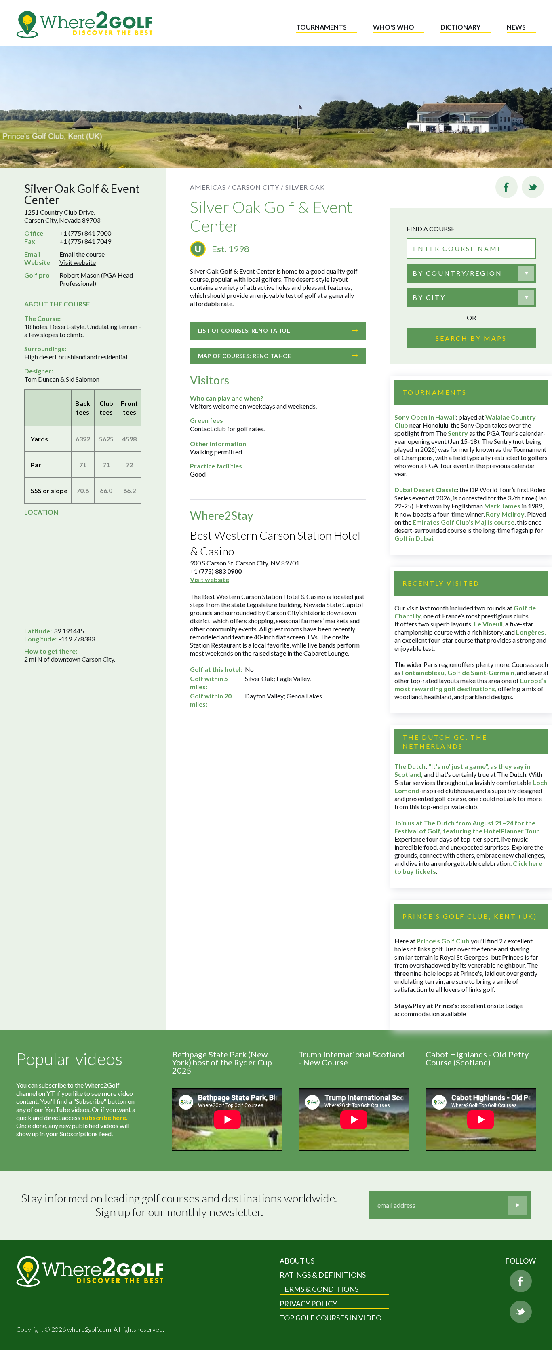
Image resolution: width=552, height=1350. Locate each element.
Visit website (77, 262)
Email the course (82, 254)
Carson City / (258, 187)
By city (429, 297)
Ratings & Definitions (323, 1274)
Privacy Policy (308, 1303)
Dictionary (460, 27)
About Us (297, 1260)
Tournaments (321, 27)
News (516, 27)
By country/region (457, 273)
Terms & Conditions (319, 1289)
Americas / (210, 187)
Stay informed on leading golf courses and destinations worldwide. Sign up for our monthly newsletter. (179, 1205)
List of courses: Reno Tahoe (244, 330)
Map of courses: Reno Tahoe (244, 355)
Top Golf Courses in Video (330, 1317)
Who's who (393, 27)
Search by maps (471, 338)
